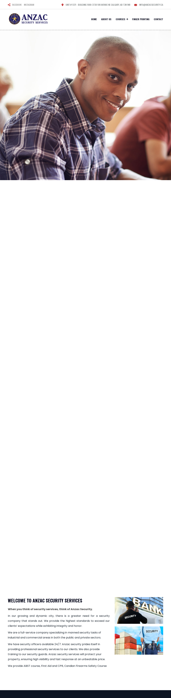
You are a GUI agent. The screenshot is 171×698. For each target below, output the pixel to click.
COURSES (120, 19)
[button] (13, 309)
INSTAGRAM (29, 4)
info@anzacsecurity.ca (151, 4)
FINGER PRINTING (140, 19)
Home (94, 19)
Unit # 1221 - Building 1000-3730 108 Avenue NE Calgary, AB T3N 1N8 (97, 4)
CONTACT (158, 19)
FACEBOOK (17, 4)
